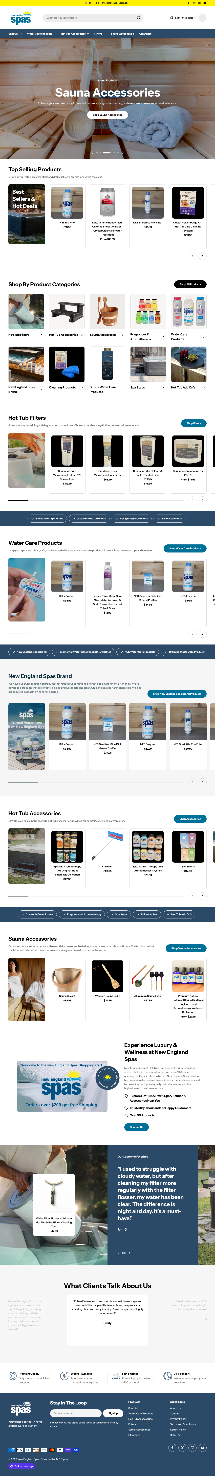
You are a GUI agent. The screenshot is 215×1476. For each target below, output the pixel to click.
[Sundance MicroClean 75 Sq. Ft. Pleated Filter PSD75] (148, 451)
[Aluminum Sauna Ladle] (148, 976)
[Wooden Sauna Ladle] (107, 976)
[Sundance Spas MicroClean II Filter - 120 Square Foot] (67, 451)
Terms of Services (95, 1422)
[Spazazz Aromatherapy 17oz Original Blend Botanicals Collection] (67, 847)
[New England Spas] (26, 460)
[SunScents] (188, 847)
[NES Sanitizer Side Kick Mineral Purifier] (148, 576)
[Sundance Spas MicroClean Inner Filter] (107, 451)
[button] (97, 152)
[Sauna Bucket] (67, 976)
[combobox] (93, 18)
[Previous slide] (92, 153)
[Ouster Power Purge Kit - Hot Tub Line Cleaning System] (188, 203)
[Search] (139, 18)
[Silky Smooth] (67, 576)
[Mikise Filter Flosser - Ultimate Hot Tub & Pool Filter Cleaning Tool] (53, 1195)
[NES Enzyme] (67, 203)
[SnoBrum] (107, 847)
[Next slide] (123, 153)
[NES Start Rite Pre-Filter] (148, 203)
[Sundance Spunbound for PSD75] (188, 451)
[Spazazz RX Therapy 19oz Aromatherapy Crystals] (148, 847)
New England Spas (28, 1459)
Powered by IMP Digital (54, 1459)
